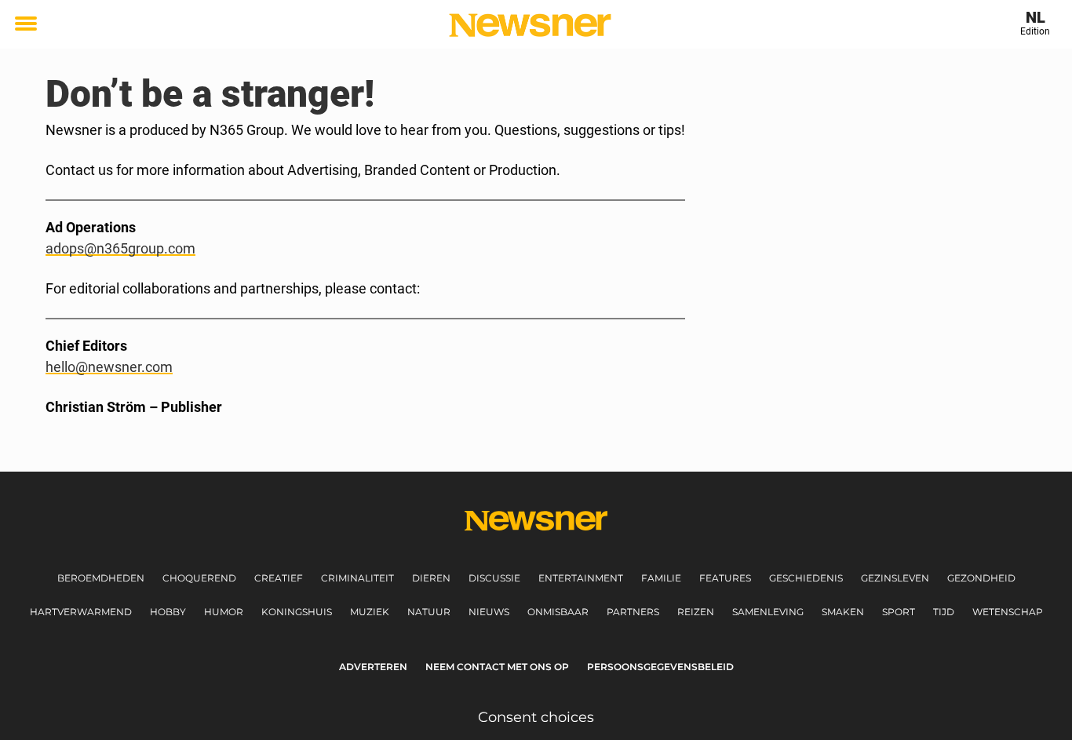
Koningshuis (296, 612)
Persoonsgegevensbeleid (660, 667)
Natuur (428, 612)
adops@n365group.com (120, 248)
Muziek (369, 612)
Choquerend (199, 578)
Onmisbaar (558, 612)
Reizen (695, 612)
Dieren (431, 578)
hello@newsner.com (109, 367)
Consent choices (536, 717)
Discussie (494, 578)
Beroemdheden (100, 578)
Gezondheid (981, 578)
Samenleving (768, 612)
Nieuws (489, 612)
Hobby (168, 612)
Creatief (278, 578)
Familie (661, 578)
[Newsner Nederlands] (530, 25)
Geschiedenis (806, 578)
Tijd (943, 612)
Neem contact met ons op (497, 667)
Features (725, 578)
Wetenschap (1007, 612)
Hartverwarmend (81, 612)
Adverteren (373, 667)
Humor (223, 612)
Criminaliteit (357, 578)
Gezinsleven (895, 578)
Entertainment (580, 578)
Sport (898, 612)
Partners (633, 612)
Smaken (843, 612)
